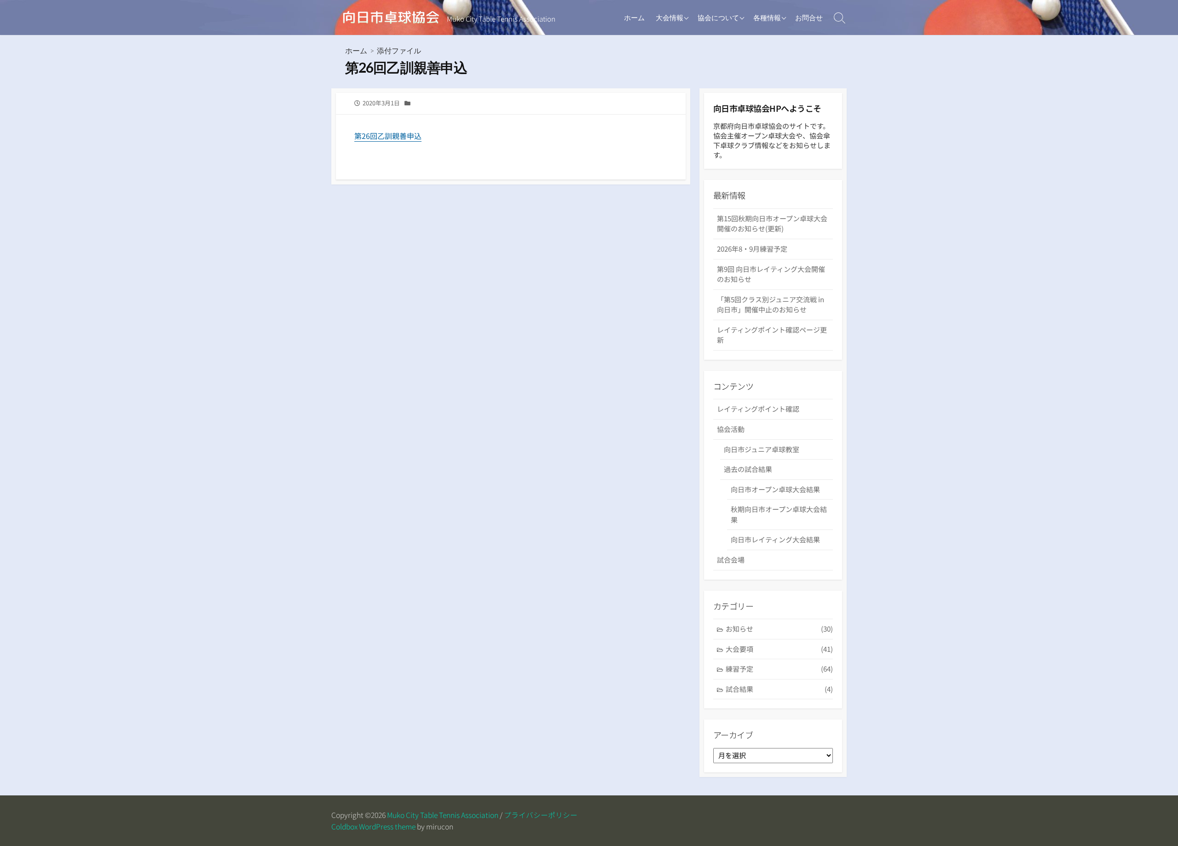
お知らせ (779, 628)
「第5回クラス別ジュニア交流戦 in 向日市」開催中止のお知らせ (770, 304)
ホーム (634, 17)
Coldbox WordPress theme (373, 826)
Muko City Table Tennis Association (442, 815)
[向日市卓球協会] (391, 17)
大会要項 (779, 649)
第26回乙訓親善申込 (388, 135)
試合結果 (779, 689)
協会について (718, 17)
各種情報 (767, 17)
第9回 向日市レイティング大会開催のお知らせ (771, 274)
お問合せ (809, 17)
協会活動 (731, 429)
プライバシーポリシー (540, 815)
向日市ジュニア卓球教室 (761, 449)
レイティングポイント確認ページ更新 (772, 335)
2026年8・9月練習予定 (752, 248)
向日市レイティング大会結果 (775, 539)
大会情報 (669, 17)
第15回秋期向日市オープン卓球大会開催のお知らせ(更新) (772, 223)
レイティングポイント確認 (758, 409)
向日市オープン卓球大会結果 (775, 489)
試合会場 (731, 559)
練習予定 (779, 668)
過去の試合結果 (748, 469)
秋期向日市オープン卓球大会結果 (779, 514)
